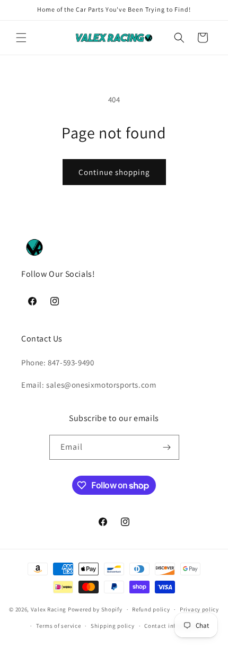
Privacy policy (199, 609)
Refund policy (151, 609)
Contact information (172, 625)
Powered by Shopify (95, 609)
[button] (21, 37)
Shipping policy (113, 625)
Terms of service (58, 625)
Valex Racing (48, 609)
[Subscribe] (167, 447)
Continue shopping (114, 172)
